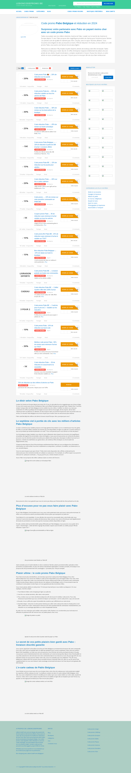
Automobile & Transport (95, 207)
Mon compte (110, 11)
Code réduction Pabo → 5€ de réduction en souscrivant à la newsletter (44, 365)
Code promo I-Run (92, 751)
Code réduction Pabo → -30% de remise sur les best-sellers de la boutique (45, 110)
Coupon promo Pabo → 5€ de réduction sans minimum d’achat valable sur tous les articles (45, 216)
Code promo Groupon (93, 735)
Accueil (19, 11)
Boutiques (51, 735)
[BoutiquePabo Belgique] (28, 29)
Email (46, 86)
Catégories (40, 11)
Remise (69, 385)
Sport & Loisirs (92, 203)
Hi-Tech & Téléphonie (95, 199)
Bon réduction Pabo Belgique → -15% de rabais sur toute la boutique (45, 253)
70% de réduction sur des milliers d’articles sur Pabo (36, 382)
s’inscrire (108, 77)
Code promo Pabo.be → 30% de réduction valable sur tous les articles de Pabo (45, 93)
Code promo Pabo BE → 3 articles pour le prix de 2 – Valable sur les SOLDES (46, 308)
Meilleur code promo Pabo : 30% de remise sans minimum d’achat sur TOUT (45, 344)
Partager (39, 86)
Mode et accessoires (94, 192)
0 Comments (75, 86)
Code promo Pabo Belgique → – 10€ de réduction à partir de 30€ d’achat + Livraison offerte (45, 145)
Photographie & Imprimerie (96, 205)
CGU (49, 741)
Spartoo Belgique (95, 6)
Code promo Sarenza (93, 745)
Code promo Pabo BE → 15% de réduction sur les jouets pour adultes (45, 165)
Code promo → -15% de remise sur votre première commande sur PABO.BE (46, 199)
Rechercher (108, 3)
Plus (39, 133)
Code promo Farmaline (94, 748)
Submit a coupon (74, 68)
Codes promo (29, 11)
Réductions (46, 68)
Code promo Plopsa (93, 742)
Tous (20, 68)
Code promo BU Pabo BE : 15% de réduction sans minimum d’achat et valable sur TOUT (46, 236)
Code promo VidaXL (93, 739)
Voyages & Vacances (94, 194)
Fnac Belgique (78, 6)
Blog (49, 11)
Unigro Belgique (86, 6)
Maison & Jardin (93, 196)
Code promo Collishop (93, 732)
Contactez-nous (52, 743)
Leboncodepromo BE (29, 3)
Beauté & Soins (93, 201)
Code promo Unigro (93, 729)
